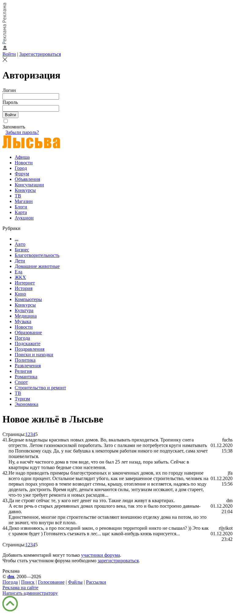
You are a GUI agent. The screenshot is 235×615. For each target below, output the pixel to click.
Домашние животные (37, 266)
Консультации (29, 184)
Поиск (28, 582)
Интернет (25, 282)
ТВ (18, 195)
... (16, 238)
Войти (9, 54)
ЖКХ (20, 277)
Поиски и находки (34, 354)
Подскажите (27, 343)
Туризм (22, 398)
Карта (21, 212)
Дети (20, 260)
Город (21, 168)
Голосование (51, 582)
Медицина (26, 316)
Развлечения (28, 365)
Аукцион (24, 217)
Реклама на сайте (20, 587)
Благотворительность (37, 255)
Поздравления (29, 349)
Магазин (24, 201)
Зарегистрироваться (40, 54)
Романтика (26, 376)
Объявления (27, 179)
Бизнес (22, 249)
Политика (25, 360)
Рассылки (96, 582)
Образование (28, 332)
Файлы (75, 582)
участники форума (100, 555)
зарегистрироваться (118, 560)
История (23, 288)
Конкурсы (25, 190)
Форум (22, 173)
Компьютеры (28, 299)
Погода (22, 338)
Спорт (21, 382)
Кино (20, 293)
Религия (23, 371)
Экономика (26, 404)
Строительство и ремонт (40, 387)
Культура (24, 310)
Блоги (21, 206)
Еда (18, 271)
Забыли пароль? (22, 132)
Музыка (23, 321)
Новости (24, 162)
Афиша (22, 157)
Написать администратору (30, 593)
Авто (20, 244)
